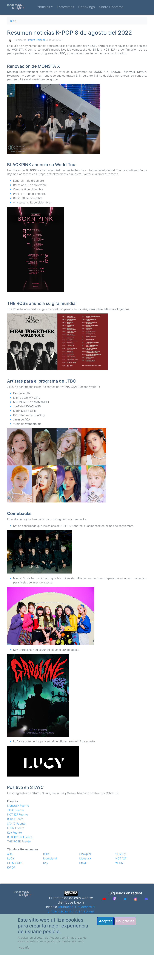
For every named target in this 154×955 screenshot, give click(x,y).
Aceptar (105, 921)
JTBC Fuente (15, 810)
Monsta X (85, 858)
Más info (24, 947)
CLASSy (120, 854)
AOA (9, 854)
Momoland (50, 858)
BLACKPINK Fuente (19, 837)
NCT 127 (120, 858)
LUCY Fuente (15, 828)
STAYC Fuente (16, 823)
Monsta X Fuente (18, 805)
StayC (83, 863)
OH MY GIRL (15, 863)
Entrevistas (65, 7)
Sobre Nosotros (111, 7)
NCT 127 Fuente (17, 814)
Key (45, 863)
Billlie (46, 854)
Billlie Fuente (15, 819)
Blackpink (85, 854)
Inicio (12, 20)
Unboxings (86, 7)
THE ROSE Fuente (19, 841)
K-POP (11, 867)
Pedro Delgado (37, 39)
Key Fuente (14, 832)
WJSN (119, 863)
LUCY (10, 858)
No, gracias (125, 921)
